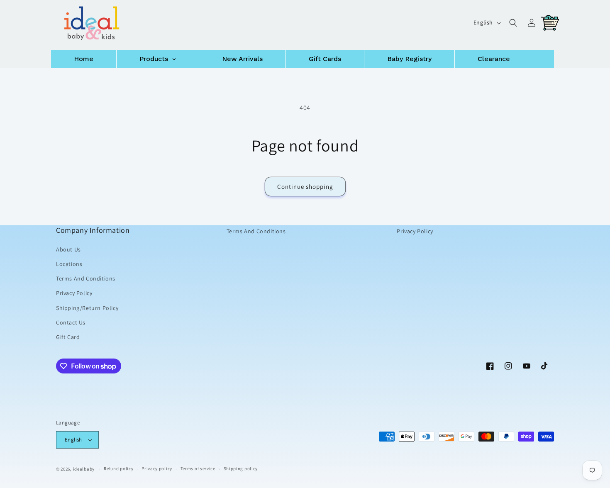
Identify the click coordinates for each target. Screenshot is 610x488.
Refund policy (118, 468)
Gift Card (68, 337)
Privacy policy (157, 468)
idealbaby (84, 469)
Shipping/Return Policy (87, 307)
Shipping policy (241, 468)
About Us (68, 249)
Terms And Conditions (85, 278)
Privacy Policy (74, 293)
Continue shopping (305, 186)
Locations (69, 264)
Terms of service (198, 468)
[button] (513, 23)
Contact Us (70, 322)
